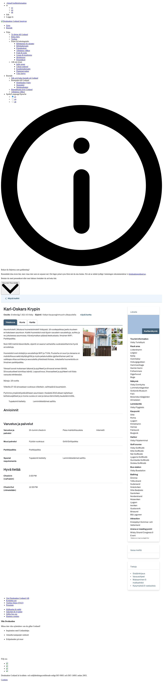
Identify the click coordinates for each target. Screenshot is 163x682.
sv (15, 97)
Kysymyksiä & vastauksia (144, 586)
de (15, 102)
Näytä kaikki (13, 298)
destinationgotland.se (137, 274)
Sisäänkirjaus (139, 573)
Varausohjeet (139, 576)
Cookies (4, 680)
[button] (7, 5)
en (15, 99)
